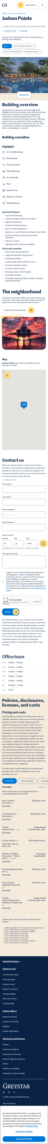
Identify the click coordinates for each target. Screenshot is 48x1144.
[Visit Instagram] (4, 1092)
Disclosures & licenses (12, 1054)
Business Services (10, 1017)
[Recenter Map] (7, 375)
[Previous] (37, 787)
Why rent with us (10, 999)
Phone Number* (9, 510)
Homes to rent (9, 969)
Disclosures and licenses (14, 1039)
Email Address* (8, 522)
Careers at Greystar (11, 1022)
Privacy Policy (32, 1126)
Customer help (9, 979)
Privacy (6, 1045)
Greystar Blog (8, 1003)
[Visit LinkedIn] (9, 1092)
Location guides (9, 994)
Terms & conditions (11, 1049)
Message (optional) (10, 554)
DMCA (5, 1064)
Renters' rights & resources (14, 1059)
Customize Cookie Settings (14, 1073)
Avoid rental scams (10, 975)
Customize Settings (23, 1131)
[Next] (45, 787)
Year (28, 538)
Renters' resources (10, 989)
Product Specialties (11, 1031)
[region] (24, 1125)
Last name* (7, 497)
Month (5, 538)
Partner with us (10, 1011)
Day (15, 538)
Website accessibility (11, 1069)
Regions (6, 1026)
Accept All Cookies (24, 1139)
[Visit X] (14, 1092)
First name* (7, 484)
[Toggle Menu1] (42, 5)
